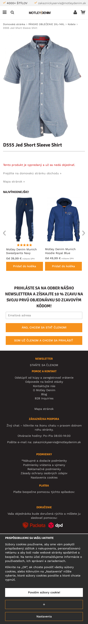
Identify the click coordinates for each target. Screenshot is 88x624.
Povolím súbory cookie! (44, 592)
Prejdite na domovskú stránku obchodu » (32, 173)
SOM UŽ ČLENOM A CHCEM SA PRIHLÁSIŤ (43, 340)
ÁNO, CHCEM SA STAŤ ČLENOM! (44, 327)
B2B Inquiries (44, 398)
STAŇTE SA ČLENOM (44, 365)
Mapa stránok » (14, 181)
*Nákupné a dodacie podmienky (44, 460)
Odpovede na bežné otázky (44, 381)
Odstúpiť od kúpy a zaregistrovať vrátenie (44, 377)
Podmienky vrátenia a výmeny (44, 465)
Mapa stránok (44, 408)
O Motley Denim (44, 390)
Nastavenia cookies (44, 477)
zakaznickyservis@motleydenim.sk (62, 3)
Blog (44, 394)
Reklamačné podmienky (44, 469)
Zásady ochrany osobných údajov (44, 473)
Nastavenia (44, 616)
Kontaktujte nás (44, 386)
